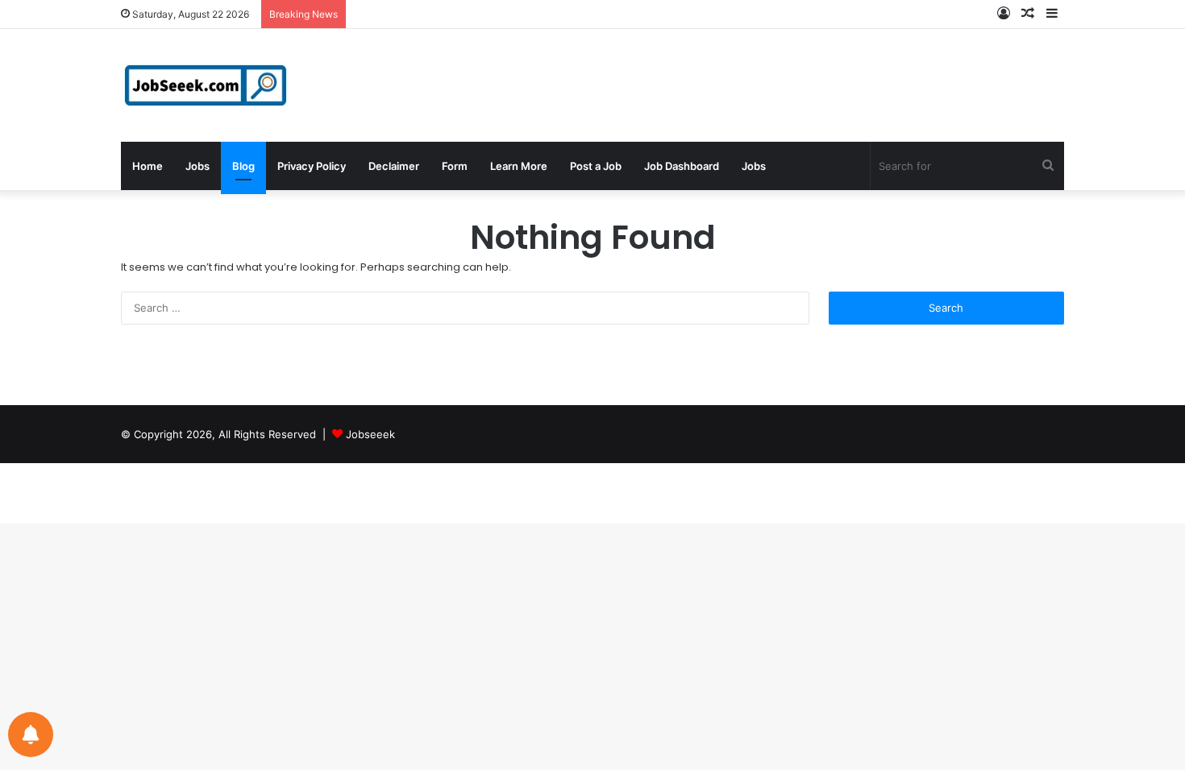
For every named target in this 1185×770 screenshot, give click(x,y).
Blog (243, 165)
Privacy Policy (311, 165)
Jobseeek (370, 434)
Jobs (197, 165)
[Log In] (1004, 14)
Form (455, 165)
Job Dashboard (681, 165)
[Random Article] (1028, 14)
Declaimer (393, 165)
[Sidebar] (1052, 14)
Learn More (518, 165)
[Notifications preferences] (30, 734)
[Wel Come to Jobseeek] (207, 85)
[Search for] (1048, 166)
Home (147, 165)
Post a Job (596, 165)
